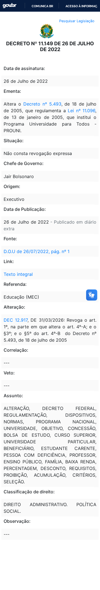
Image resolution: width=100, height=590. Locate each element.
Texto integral (18, 274)
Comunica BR (42, 6)
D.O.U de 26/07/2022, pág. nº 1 (36, 251)
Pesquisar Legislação (76, 21)
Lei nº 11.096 (81, 110)
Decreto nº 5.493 (42, 104)
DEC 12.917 (16, 320)
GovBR (9, 5)
